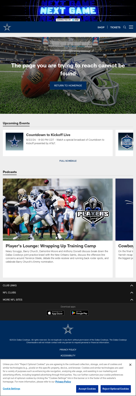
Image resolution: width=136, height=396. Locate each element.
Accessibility (68, 355)
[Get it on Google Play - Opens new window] (79, 314)
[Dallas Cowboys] (68, 329)
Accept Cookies (87, 388)
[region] (68, 377)
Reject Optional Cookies (116, 388)
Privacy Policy (68, 349)
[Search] (124, 27)
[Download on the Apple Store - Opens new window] (55, 313)
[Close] (130, 365)
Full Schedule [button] (68, 161)
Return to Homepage (68, 85)
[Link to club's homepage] (7, 25)
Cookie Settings (11, 388)
